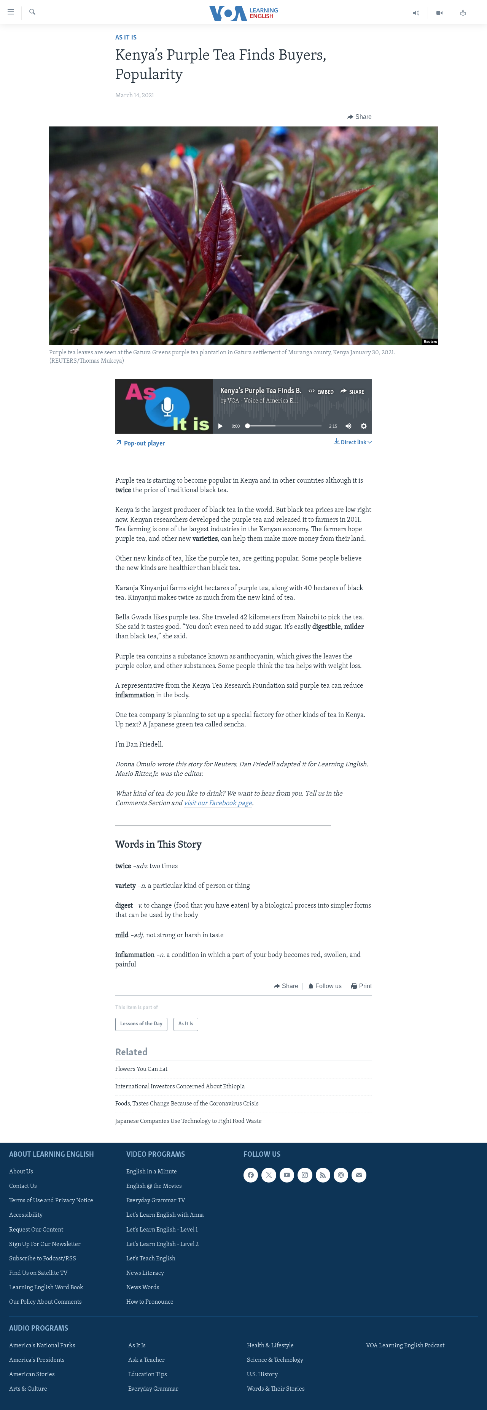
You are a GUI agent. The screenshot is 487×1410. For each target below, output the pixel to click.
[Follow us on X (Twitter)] (268, 1175)
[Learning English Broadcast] (416, 13)
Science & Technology (275, 1360)
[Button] (359, 117)
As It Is (126, 38)
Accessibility (26, 1216)
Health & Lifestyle (270, 1346)
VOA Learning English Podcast (405, 1346)
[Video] (439, 13)
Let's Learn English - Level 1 (162, 1230)
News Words (142, 1288)
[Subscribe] (359, 1175)
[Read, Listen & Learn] (463, 13)
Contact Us (23, 1186)
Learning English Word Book (46, 1288)
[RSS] (323, 1175)
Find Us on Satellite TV (38, 1273)
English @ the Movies (154, 1186)
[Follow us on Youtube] (287, 1175)
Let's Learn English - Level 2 (162, 1244)
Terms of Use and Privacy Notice (51, 1201)
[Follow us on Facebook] (251, 1175)
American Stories (32, 1375)
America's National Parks (42, 1346)
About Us (21, 1172)
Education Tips (147, 1375)
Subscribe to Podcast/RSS (42, 1259)
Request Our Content (36, 1230)
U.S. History (262, 1375)
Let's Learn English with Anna (165, 1216)
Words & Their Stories (276, 1389)
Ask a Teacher (146, 1360)
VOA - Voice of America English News (276, 401)
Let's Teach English (150, 1259)
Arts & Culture (28, 1389)
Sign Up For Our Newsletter (45, 1244)
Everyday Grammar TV (155, 1201)
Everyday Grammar (153, 1389)
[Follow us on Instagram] (305, 1175)
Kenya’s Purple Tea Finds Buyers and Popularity (291, 391)
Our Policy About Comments (45, 1302)
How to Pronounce (149, 1302)
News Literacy (145, 1273)
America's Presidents (37, 1360)
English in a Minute (151, 1172)
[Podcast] (341, 1175)
